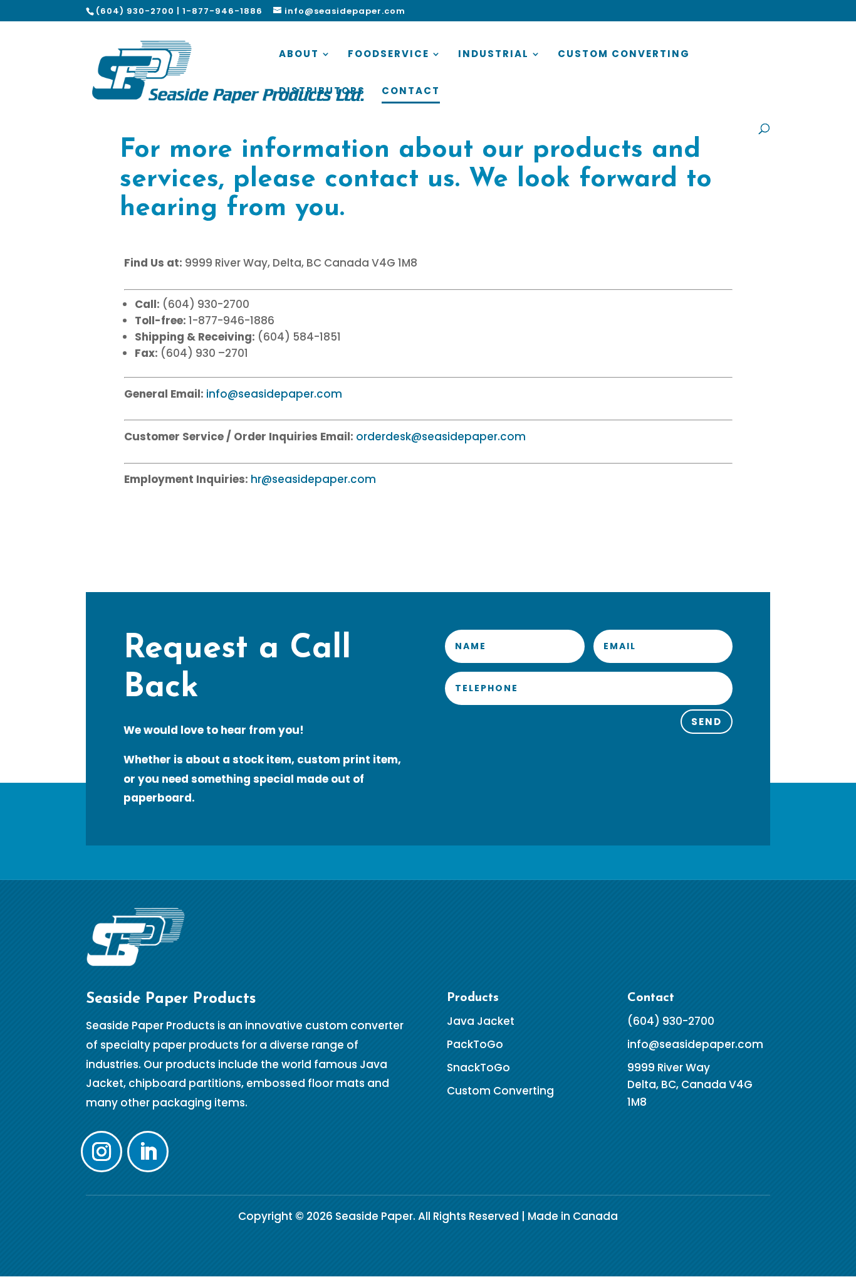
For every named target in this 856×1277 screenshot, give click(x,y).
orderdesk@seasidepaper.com (441, 436)
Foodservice (388, 55)
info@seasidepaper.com (274, 393)
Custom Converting (624, 55)
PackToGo (475, 1044)
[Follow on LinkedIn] (148, 1151)
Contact (411, 92)
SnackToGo (478, 1067)
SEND (706, 721)
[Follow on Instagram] (101, 1151)
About (299, 55)
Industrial (493, 55)
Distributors (322, 92)
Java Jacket (480, 1021)
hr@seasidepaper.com (313, 479)
